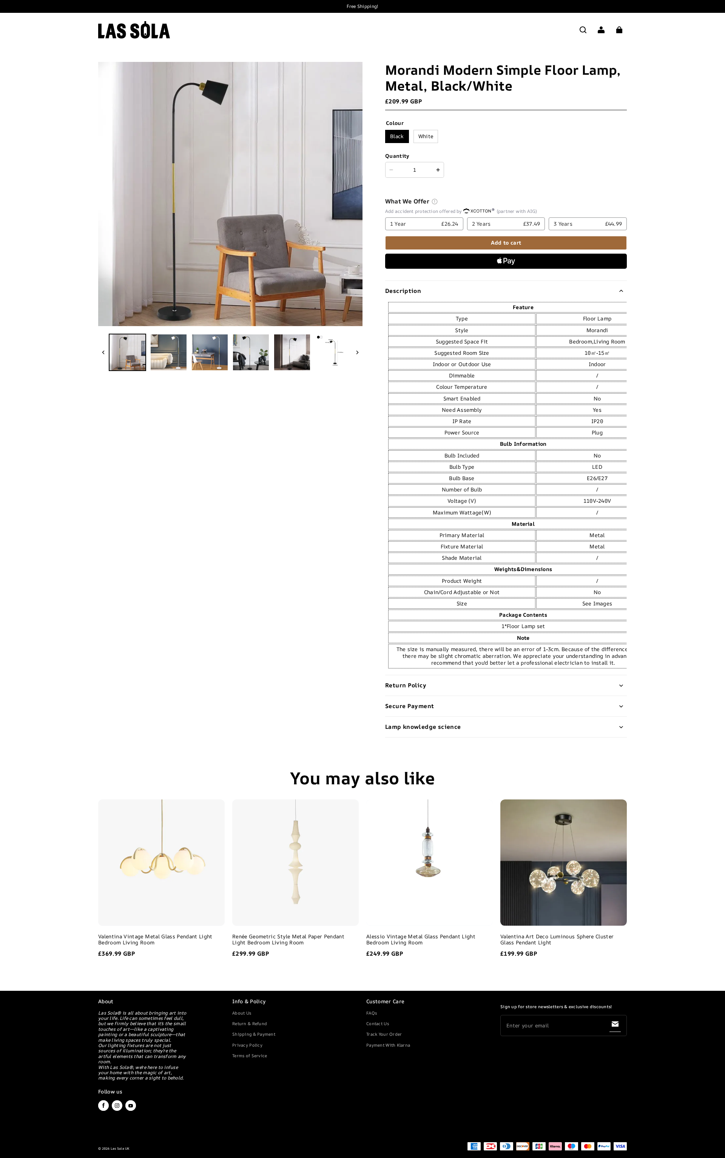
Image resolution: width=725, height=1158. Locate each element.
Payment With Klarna (388, 1045)
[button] (583, 29)
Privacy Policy (247, 1045)
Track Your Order (384, 1034)
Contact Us (377, 1023)
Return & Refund (249, 1023)
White (425, 136)
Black (397, 136)
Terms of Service (249, 1055)
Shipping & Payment (253, 1034)
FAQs (371, 1013)
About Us (241, 1013)
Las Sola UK (120, 1148)
